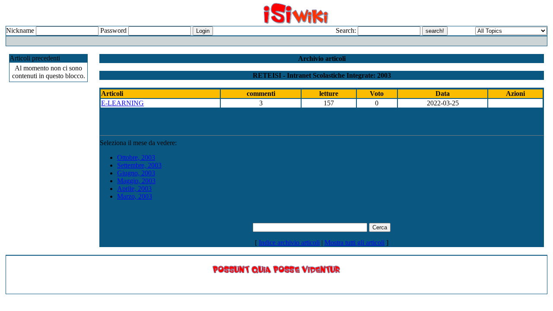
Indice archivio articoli (289, 242)
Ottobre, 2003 (136, 157)
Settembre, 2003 (139, 165)
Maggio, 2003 (136, 180)
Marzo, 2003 (134, 196)
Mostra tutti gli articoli (354, 242)
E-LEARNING (122, 103)
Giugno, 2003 (136, 173)
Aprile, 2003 (134, 188)
